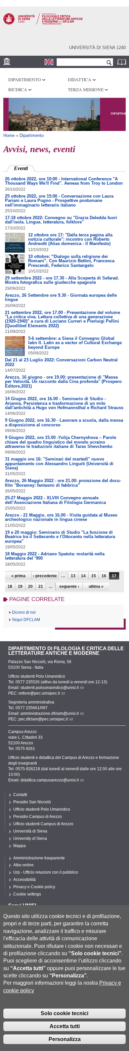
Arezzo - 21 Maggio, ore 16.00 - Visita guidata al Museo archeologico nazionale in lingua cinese (61, 517)
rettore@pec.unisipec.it (39, 693)
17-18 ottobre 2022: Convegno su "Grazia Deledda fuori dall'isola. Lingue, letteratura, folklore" (61, 219)
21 (40, 586)
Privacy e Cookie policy (34, 887)
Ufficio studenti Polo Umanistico (41, 809)
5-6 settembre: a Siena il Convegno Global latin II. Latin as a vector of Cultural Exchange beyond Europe (75, 343)
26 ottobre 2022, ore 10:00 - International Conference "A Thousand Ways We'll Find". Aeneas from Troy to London (64, 181)
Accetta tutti (65, 1026)
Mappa (19, 845)
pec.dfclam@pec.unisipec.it (43, 719)
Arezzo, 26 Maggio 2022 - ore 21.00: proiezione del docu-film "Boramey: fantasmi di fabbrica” (63, 482)
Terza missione (86, 90)
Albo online (23, 865)
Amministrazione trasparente (39, 858)
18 (10, 586)
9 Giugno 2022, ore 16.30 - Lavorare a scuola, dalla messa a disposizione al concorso (64, 422)
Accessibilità (24, 879)
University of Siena (30, 838)
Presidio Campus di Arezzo (37, 816)
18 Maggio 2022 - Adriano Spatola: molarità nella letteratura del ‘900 (55, 556)
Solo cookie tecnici (64, 1013)
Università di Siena (30, 831)
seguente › (69, 586)
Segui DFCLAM (26, 619)
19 (20, 586)
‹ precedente (45, 576)
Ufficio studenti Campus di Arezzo (43, 824)
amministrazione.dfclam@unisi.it (50, 713)
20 (30, 586)
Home (9, 135)
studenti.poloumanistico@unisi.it (50, 687)
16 (104, 576)
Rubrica (122, 61)
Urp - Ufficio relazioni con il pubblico (45, 872)
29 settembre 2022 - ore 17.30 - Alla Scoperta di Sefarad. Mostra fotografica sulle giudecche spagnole (62, 280)
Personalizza (65, 1039)
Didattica (79, 80)
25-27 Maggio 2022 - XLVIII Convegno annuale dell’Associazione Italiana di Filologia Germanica (55, 500)
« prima (18, 576)
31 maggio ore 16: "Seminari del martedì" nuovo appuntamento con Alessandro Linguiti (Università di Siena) (59, 463)
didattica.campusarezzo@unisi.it (50, 780)
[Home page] (43, 23)
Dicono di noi (24, 612)
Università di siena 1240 (97, 47)
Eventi (24, 168)
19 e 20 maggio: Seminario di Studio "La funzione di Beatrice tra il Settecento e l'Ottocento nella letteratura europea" (60, 537)
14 (83, 576)
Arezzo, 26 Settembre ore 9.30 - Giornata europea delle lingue (61, 297)
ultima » (96, 586)
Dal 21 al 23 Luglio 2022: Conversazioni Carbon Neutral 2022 (61, 362)
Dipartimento (24, 80)
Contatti (20, 794)
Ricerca (17, 90)
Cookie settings (27, 894)
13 (73, 576)
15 (93, 576)
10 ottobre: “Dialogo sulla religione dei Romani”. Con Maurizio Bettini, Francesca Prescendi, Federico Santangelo (71, 261)
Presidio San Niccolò (32, 802)
